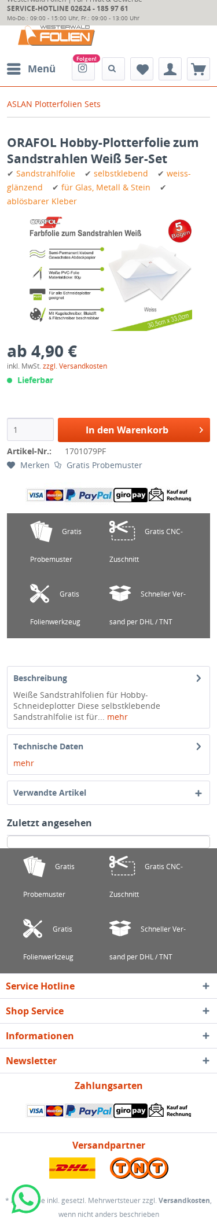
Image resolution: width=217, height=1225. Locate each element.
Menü (42, 68)
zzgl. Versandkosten (75, 366)
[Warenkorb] (198, 68)
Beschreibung (40, 677)
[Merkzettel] (141, 68)
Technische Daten (48, 746)
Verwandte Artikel (49, 792)
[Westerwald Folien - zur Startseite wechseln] (56, 35)
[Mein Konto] (170, 68)
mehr (116, 716)
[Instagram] (83, 68)
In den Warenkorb (127, 430)
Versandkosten (184, 1200)
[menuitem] (30, 68)
